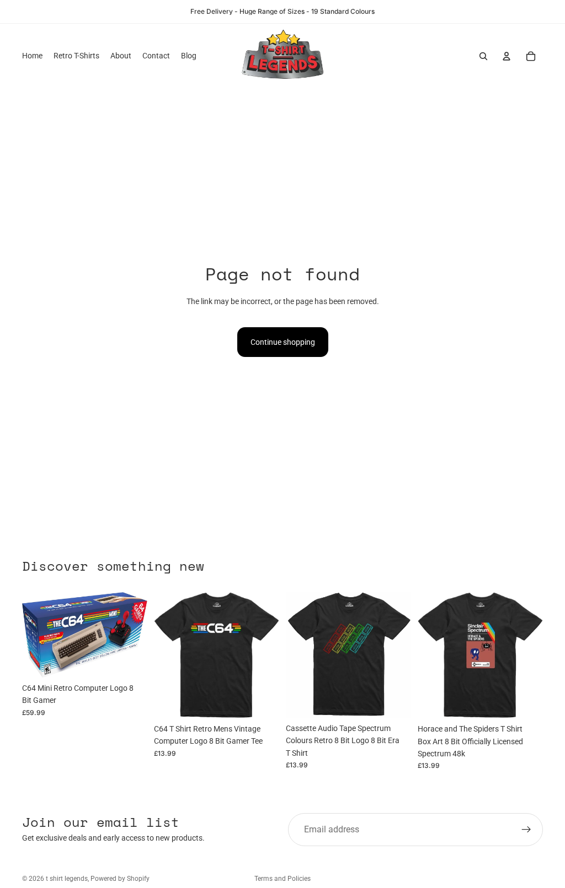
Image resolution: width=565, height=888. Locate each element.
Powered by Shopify (120, 878)
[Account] (506, 56)
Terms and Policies (282, 878)
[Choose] (262, 701)
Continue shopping (282, 342)
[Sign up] (526, 829)
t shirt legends (67, 878)
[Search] (483, 56)
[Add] (130, 660)
